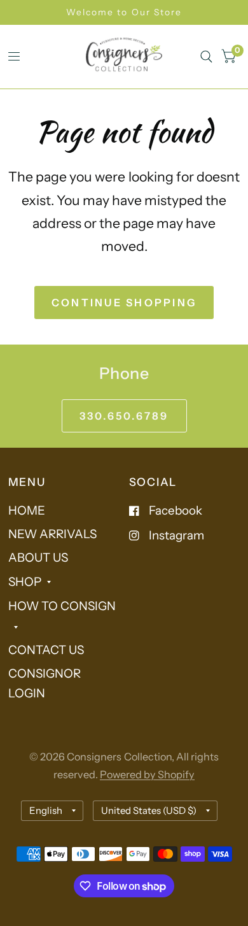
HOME (26, 510)
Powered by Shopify (147, 774)
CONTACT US (46, 650)
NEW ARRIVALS (52, 534)
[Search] (206, 57)
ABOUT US (38, 557)
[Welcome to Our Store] (124, 12)
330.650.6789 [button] (124, 416)
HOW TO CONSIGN (62, 606)
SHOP (24, 581)
